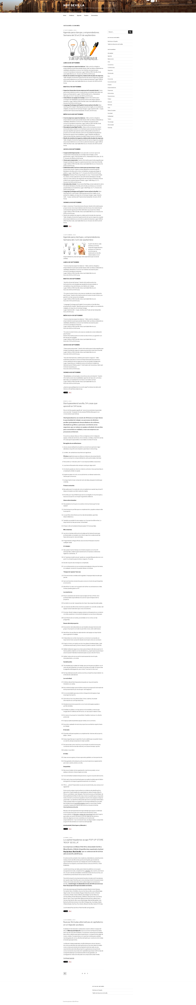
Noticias (110, 104)
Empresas (110, 90)
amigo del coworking (86, 814)
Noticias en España (113, 41)
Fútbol (109, 99)
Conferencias (111, 67)
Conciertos (110, 64)
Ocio (109, 107)
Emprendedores (112, 87)
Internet (110, 102)
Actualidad (110, 53)
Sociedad (110, 113)
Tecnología (110, 122)
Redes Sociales (112, 110)
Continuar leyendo (68, 958)
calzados (87, 871)
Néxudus (76, 814)
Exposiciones (111, 96)
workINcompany (80, 803)
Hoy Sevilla (74, 5)
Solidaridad (110, 116)
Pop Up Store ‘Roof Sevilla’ (72, 851)
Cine (109, 61)
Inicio (64, 15)
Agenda (79, 15)
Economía (110, 79)
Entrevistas (94, 15)
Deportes (110, 70)
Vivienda (110, 127)
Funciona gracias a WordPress (70, 1001)
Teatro (109, 119)
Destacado (110, 73)
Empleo (86, 15)
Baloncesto (111, 59)
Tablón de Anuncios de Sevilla (115, 44)
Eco (109, 76)
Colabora (71, 15)
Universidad (111, 124)
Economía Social (112, 81)
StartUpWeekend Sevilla (70, 807)
